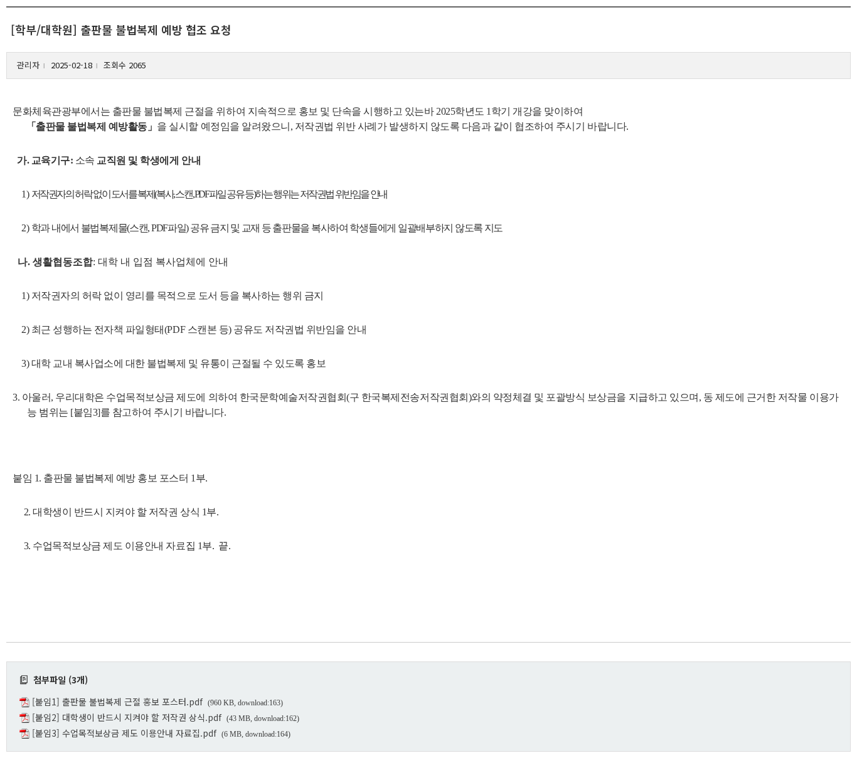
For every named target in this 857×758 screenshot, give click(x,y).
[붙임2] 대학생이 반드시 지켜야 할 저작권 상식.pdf (126, 717)
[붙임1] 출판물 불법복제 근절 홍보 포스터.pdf (117, 701)
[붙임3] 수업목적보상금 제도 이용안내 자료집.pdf (124, 733)
